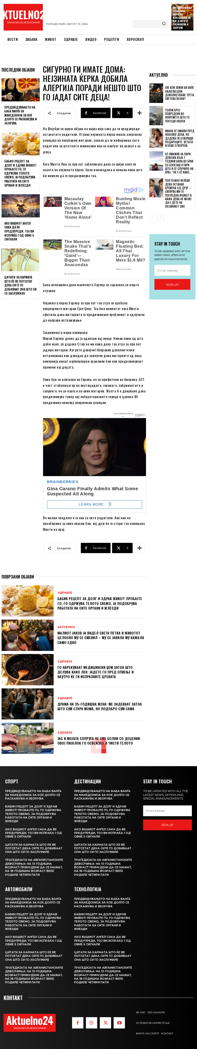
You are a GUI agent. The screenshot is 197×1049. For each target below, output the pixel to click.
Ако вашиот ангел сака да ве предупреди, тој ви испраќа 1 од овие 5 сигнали (19, 231)
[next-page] (160, 217)
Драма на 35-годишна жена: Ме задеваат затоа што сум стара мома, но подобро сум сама (99, 706)
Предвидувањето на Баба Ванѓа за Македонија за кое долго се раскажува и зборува (182, 18)
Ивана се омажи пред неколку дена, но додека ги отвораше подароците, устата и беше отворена (179, 138)
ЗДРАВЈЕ (64, 592)
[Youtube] (119, 1022)
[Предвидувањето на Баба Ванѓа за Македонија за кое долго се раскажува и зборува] (21, 89)
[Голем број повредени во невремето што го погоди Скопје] (156, 116)
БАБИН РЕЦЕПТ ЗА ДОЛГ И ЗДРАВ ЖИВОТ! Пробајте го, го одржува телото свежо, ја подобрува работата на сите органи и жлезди (20, 173)
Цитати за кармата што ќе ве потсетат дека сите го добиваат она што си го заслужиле (20, 285)
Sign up (172, 284)
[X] (105, 1022)
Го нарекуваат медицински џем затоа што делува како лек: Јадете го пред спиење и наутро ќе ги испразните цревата (95, 672)
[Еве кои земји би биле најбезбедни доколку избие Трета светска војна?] (156, 93)
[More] (139, 113)
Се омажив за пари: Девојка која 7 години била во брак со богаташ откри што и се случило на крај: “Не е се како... (179, 163)
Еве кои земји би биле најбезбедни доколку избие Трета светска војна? (179, 93)
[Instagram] (91, 1022)
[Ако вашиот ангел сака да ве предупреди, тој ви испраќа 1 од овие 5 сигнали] (21, 205)
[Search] (163, 24)
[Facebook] (77, 1022)
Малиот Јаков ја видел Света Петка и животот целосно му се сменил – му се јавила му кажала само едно (100, 637)
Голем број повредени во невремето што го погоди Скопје (177, 115)
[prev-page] (152, 217)
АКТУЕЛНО (66, 627)
